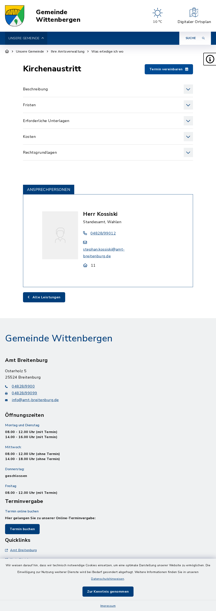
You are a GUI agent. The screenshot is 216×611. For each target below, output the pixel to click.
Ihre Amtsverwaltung (68, 51)
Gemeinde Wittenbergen (58, 16)
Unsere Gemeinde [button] (24, 38)
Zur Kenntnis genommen (108, 591)
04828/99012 (103, 233)
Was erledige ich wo (107, 51)
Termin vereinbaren (166, 69)
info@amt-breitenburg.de (35, 399)
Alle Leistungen (46, 297)
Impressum (108, 606)
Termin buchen (22, 529)
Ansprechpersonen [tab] (48, 189)
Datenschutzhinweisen (107, 579)
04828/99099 (24, 393)
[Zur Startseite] (7, 51)
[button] (209, 59)
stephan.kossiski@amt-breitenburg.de (104, 253)
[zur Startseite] (14, 16)
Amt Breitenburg (23, 550)
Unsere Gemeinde (30, 51)
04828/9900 (23, 386)
